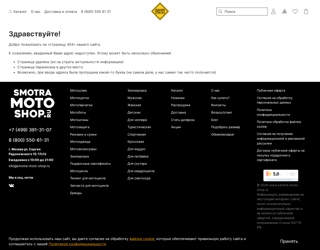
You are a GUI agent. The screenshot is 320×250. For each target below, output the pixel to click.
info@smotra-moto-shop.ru (29, 166)
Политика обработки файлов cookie (279, 124)
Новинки (178, 98)
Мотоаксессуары (83, 149)
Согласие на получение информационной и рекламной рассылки (281, 138)
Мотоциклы (79, 171)
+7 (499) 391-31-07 (30, 130)
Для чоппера (137, 120)
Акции (176, 127)
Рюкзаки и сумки (83, 134)
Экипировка (79, 156)
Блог (214, 120)
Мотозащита (79, 127)
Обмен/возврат (222, 134)
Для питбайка (138, 156)
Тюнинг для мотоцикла (88, 178)
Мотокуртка (79, 98)
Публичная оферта (271, 90)
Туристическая (139, 127)
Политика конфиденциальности (273, 112)
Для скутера (137, 163)
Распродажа (180, 105)
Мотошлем (78, 90)
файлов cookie (142, 239)
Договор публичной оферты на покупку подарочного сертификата (281, 155)
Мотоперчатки (81, 105)
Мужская (135, 98)
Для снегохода (139, 178)
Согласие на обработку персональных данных (275, 100)
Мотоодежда (80, 141)
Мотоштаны (79, 120)
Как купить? (220, 98)
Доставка (178, 112)
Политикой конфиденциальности (77, 244)
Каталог (177, 90)
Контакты (218, 105)
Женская (134, 105)
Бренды (76, 193)
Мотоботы (78, 112)
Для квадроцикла (141, 171)
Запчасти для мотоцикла (89, 185)
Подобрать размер (225, 127)
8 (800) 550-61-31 (29, 140)
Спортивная (137, 134)
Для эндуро (136, 149)
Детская (134, 112)
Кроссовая (136, 141)
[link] (280, 176)
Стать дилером (183, 120)
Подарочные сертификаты (90, 163)
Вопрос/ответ (221, 112)
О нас (215, 90)
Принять (289, 241)
